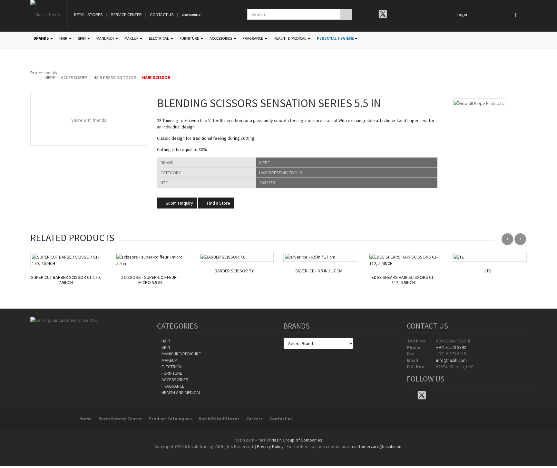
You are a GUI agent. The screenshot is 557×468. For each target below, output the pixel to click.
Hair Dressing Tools (114, 77)
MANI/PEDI (105, 38)
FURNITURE (190, 38)
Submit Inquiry (179, 203)
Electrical (172, 367)
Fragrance (172, 386)
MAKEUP (131, 38)
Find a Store (218, 203)
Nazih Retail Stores (219, 419)
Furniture (171, 373)
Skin (165, 347)
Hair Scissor (156, 77)
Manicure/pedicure (181, 354)
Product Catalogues (170, 419)
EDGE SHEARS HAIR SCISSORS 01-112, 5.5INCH (403, 280)
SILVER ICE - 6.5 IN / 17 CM (318, 271)
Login (462, 14)
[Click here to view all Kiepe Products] (478, 103)
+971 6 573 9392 (451, 347)
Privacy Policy (270, 446)
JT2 (487, 271)
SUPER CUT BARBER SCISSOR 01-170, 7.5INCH (66, 280)
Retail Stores (88, 14)
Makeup (169, 360)
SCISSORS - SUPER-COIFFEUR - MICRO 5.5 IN (150, 280)
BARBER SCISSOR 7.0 (234, 271)
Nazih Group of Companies (296, 440)
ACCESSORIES (221, 38)
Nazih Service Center (120, 419)
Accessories (74, 77)
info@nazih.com (451, 360)
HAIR (63, 38)
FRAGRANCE (253, 38)
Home (85, 419)
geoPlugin (296, 453)
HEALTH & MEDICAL (290, 38)
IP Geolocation (265, 453)
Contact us (281, 419)
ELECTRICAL (159, 38)
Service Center (126, 14)
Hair (165, 341)
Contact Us (162, 14)
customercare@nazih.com (377, 446)
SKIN (82, 38)
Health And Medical (181, 392)
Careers (254, 419)
